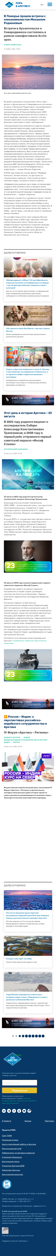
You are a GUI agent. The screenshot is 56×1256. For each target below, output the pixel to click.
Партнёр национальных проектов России (17, 1236)
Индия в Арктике (12, 737)
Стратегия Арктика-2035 (13, 1166)
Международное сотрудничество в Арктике (25, 740)
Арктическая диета (10, 1161)
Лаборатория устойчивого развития (18, 1153)
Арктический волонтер (12, 1174)
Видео (7, 742)
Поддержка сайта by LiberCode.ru (15, 1241)
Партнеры (49, 1121)
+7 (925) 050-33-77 (24, 1201)
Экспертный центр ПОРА (17, 1211)
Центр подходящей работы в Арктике (19, 1144)
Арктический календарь (16, 449)
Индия (27, 737)
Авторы (28, 1121)
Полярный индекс (10, 1140)
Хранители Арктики (11, 1170)
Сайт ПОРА (7, 1135)
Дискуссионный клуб (11, 1148)
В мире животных (12, 45)
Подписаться (19, 1090)
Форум (16, 742)
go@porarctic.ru (39, 1206)
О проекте (6, 1121)
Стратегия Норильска (12, 1157)
